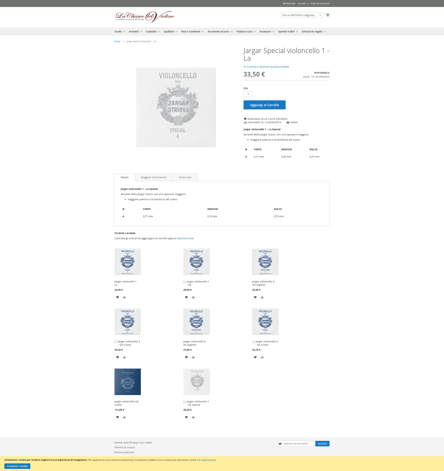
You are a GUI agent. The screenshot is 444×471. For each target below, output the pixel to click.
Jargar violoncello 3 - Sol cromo (129, 343)
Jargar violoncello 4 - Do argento (195, 343)
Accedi (302, 3)
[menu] (222, 31)
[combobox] (301, 15)
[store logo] (144, 17)
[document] (222, 463)
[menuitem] (118, 31)
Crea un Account (320, 3)
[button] (117, 297)
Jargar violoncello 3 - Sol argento (264, 283)
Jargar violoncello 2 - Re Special (198, 403)
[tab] (124, 177)
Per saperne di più (206, 459)
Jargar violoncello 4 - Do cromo (267, 343)
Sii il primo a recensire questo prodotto (266, 66)
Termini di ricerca (124, 447)
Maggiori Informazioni (154, 177)
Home (117, 41)
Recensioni (185, 177)
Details (125, 177)
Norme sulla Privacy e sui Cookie (133, 442)
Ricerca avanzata (124, 452)
